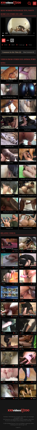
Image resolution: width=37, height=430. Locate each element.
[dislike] (12, 40)
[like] (3, 40)
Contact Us (18, 427)
